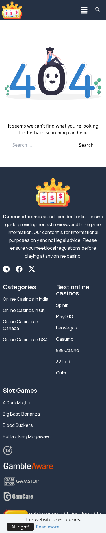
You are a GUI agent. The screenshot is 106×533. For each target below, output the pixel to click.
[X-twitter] (31, 269)
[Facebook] (19, 269)
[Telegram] (6, 269)
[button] (84, 10)
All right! (20, 527)
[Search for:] (45, 145)
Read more (47, 527)
